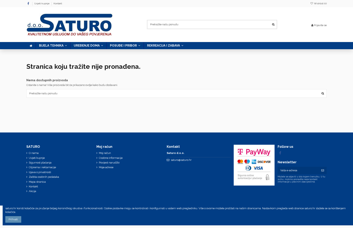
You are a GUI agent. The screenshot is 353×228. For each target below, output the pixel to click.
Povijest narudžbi (109, 162)
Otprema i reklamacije (42, 167)
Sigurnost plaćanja (40, 162)
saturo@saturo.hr (181, 159)
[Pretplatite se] (323, 170)
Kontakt (58, 3)
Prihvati (13, 219)
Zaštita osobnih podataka (44, 176)
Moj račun (105, 153)
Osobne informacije (111, 157)
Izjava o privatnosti (40, 172)
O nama (34, 153)
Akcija (32, 191)
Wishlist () (320, 3)
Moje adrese (106, 167)
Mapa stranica (37, 181)
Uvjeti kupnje (42, 3)
